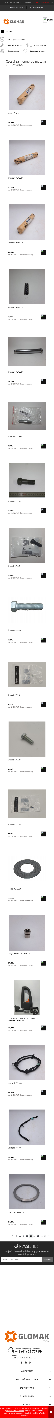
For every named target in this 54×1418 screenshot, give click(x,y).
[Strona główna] (14, 21)
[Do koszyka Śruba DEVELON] (43, 510)
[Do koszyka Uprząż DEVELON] (43, 1092)
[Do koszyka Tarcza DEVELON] (43, 898)
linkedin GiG (30, 1363)
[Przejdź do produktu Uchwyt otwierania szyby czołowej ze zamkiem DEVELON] (27, 997)
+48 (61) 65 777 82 (36, 7)
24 (35, 1236)
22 (27, 1236)
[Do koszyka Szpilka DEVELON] (43, 446)
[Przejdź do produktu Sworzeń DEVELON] (27, 92)
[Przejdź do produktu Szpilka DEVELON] (27, 415)
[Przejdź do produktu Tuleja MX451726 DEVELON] (27, 933)
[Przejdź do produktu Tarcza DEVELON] (27, 868)
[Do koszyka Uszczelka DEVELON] (43, 1222)
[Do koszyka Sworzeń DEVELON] (43, 122)
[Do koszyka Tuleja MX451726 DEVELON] (43, 963)
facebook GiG (21, 1363)
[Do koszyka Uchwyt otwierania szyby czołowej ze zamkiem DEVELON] (43, 1027)
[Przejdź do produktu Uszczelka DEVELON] (27, 1192)
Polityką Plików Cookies (15, 1411)
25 (38, 1236)
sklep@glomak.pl (18, 7)
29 (45, 1236)
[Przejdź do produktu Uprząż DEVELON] (27, 1062)
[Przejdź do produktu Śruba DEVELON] (27, 480)
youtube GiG (26, 1363)
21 (24, 1236)
